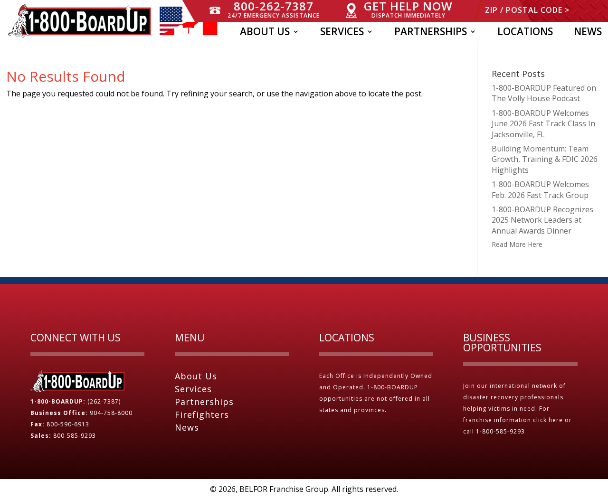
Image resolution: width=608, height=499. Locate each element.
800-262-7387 (274, 9)
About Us (265, 33)
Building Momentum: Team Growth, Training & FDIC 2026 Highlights (545, 159)
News (588, 33)
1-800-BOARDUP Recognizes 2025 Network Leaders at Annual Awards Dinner (542, 220)
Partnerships (430, 33)
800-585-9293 (74, 436)
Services (342, 33)
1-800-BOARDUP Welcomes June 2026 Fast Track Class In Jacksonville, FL (543, 124)
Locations (525, 33)
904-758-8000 (111, 413)
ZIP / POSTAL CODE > (527, 10)
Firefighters (202, 414)
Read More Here (517, 244)
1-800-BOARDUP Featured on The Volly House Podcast (544, 93)
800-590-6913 (68, 424)
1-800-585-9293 (501, 431)
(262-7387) (104, 401)
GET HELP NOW (408, 9)
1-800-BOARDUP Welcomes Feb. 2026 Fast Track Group (540, 189)
